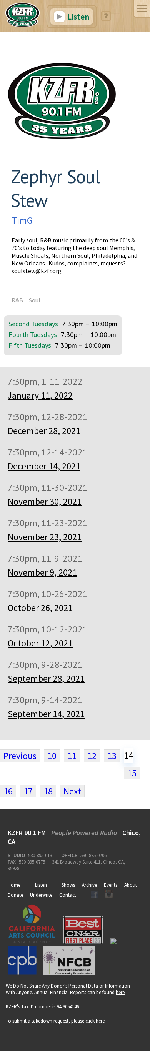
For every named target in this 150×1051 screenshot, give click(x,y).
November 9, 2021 (42, 572)
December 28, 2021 (44, 431)
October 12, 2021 (40, 643)
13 (112, 756)
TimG (22, 220)
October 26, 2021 (40, 608)
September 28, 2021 (46, 678)
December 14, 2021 (44, 466)
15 (132, 773)
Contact (67, 895)
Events (110, 885)
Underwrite (41, 895)
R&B (17, 300)
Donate (15, 895)
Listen (77, 16)
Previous (20, 756)
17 (28, 791)
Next (72, 791)
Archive (89, 885)
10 (52, 756)
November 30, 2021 (45, 501)
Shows (68, 885)
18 (48, 791)
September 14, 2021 (46, 714)
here (120, 992)
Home (14, 885)
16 (8, 791)
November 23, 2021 (45, 537)
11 (72, 756)
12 (92, 756)
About (130, 885)
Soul (34, 300)
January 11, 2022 (40, 395)
